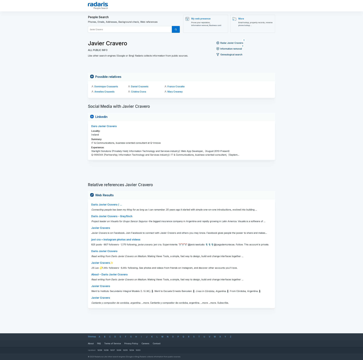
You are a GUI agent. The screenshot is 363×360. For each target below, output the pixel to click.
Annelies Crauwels (104, 91)
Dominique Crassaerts (106, 86)
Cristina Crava (138, 91)
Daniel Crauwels (139, 86)
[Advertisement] (181, 66)
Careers (145, 343)
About (91, 343)
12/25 (125, 350)
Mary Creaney (175, 91)
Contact (157, 343)
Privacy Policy (131, 343)
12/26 (119, 350)
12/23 (138, 350)
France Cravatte (176, 86)
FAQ (99, 343)
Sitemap (92, 336)
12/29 (99, 350)
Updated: (92, 350)
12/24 (131, 350)
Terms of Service (112, 343)
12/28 (106, 350)
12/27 (112, 350)
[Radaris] (98, 4)
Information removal (231, 48)
